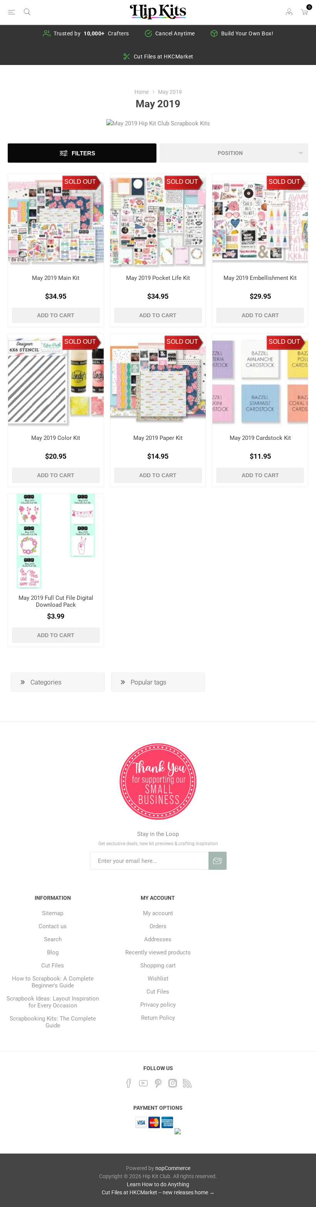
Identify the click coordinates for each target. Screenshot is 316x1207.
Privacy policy (158, 1004)
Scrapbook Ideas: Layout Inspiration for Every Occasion (53, 1002)
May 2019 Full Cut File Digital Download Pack (55, 601)
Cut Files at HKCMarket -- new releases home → (158, 1192)
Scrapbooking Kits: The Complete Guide (53, 1022)
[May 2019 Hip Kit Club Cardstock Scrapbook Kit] (260, 381)
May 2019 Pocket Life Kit (158, 278)
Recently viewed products (158, 952)
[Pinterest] (158, 1083)
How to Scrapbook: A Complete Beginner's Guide (53, 982)
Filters (83, 153)
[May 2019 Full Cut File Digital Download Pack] (56, 541)
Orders (158, 926)
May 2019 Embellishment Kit (260, 278)
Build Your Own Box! (247, 33)
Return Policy (158, 1017)
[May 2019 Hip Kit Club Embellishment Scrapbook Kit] (260, 221)
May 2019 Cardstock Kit (260, 438)
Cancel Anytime (175, 33)
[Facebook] (129, 1083)
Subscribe (217, 861)
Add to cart (55, 315)
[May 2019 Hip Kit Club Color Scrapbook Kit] (56, 381)
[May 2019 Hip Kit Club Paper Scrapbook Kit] (158, 381)
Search (53, 939)
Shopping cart (158, 965)
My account (158, 913)
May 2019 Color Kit (55, 438)
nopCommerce (172, 1168)
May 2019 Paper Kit (158, 438)
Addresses (157, 939)
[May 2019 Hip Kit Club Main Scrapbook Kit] (56, 221)
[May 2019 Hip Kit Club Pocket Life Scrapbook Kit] (158, 221)
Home (141, 92)
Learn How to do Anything (158, 1184)
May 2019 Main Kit (55, 278)
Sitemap (52, 913)
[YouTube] (143, 1083)
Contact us (53, 926)
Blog (53, 952)
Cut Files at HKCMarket (163, 56)
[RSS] (187, 1083)
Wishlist (158, 978)
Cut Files (52, 965)
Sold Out (80, 181)
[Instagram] (172, 1083)
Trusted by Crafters (91, 33)
